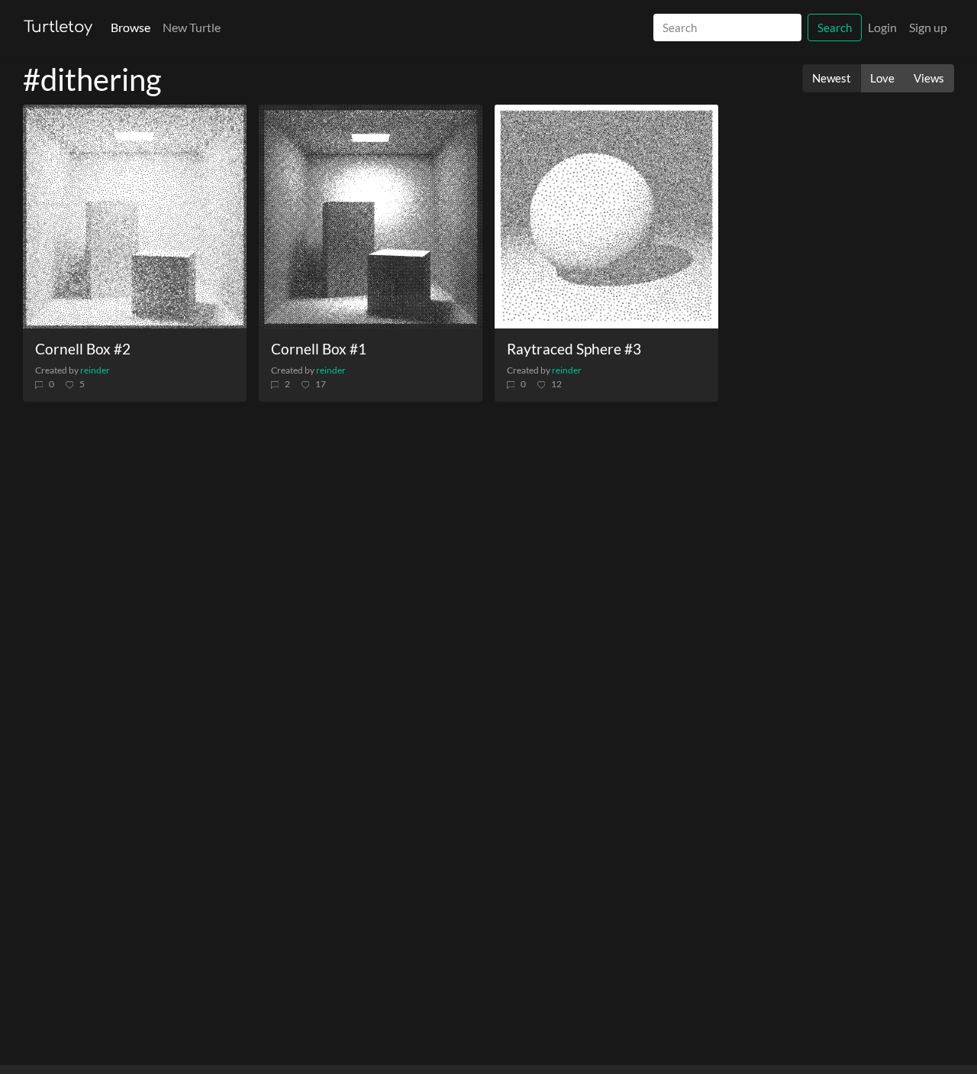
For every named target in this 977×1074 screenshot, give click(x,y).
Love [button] (882, 78)
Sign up (928, 27)
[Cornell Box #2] (135, 216)
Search (834, 27)
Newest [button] (831, 78)
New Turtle (192, 27)
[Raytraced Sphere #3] (606, 216)
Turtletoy (58, 27)
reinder (95, 370)
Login (882, 27)
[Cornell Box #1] (370, 216)
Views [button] (929, 78)
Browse (130, 27)
